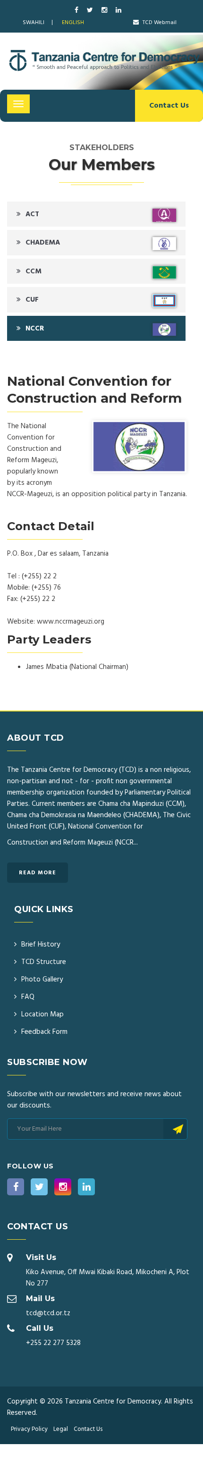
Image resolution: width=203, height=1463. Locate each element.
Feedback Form (44, 1032)
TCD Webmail (159, 22)
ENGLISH (73, 22)
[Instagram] (105, 10)
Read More (37, 873)
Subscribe (175, 1129)
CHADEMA (42, 242)
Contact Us (169, 106)
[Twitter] (90, 10)
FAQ (27, 997)
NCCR (34, 328)
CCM (33, 271)
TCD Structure (43, 962)
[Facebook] (77, 10)
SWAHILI (33, 22)
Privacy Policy (29, 1429)
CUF (32, 299)
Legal (60, 1429)
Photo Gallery (42, 979)
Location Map (42, 1014)
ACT (32, 214)
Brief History (40, 944)
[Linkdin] (118, 10)
